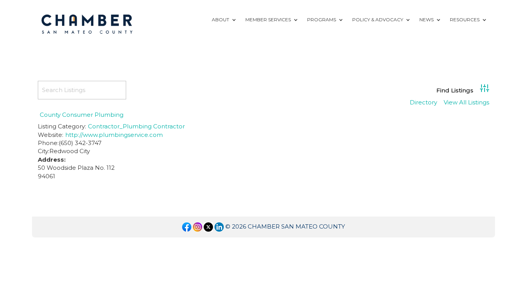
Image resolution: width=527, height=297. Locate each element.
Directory (423, 102)
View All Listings (466, 102)
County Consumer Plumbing (81, 114)
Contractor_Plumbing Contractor (136, 126)
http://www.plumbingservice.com (114, 134)
